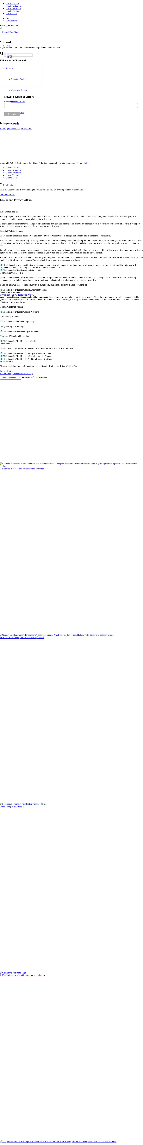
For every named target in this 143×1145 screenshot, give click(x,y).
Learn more (8, 194)
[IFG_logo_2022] (9, 32)
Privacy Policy (83, 163)
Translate (43, 377)
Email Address (10, 102)
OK (1, 194)
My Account (11, 21)
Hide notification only (23, 373)
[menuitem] (74, 18)
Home (8, 18)
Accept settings (6, 373)
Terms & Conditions (66, 163)
